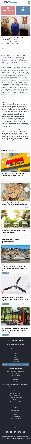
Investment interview (15, 416)
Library (15, 423)
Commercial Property (15, 375)
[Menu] (2, 2)
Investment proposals (15, 368)
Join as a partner (15, 349)
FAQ (15, 357)
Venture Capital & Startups (15, 395)
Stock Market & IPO (15, 402)
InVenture (15, 344)
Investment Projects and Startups (15, 371)
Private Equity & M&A (15, 393)
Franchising (16, 379)
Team (15, 353)
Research (15, 412)
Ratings (15, 420)
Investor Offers (15, 381)
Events (15, 427)
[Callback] (29, 2)
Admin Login (15, 361)
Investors (15, 425)
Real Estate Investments (15, 404)
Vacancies (15, 355)
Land (15, 377)
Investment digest (15, 410)
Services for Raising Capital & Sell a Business (16, 364)
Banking (15, 399)
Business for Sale (15, 373)
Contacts (15, 359)
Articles (15, 414)
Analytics (15, 407)
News (15, 391)
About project (15, 347)
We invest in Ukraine (15, 418)
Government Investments (15, 397)
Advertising (16, 351)
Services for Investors (15, 387)
